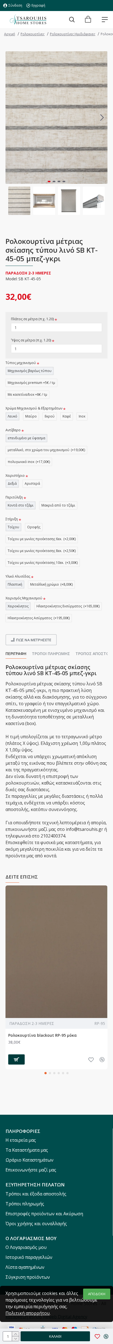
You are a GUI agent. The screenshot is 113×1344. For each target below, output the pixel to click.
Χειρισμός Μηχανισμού (23, 598)
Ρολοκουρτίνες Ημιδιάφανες (72, 34)
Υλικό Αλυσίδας (17, 576)
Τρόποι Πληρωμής (51, 653)
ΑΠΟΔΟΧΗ (96, 1293)
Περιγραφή (15, 653)
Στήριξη (11, 519)
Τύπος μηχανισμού (20, 362)
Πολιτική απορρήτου (27, 1313)
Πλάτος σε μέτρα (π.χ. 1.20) (32, 319)
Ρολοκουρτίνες (32, 34)
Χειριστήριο (15, 475)
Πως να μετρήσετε (33, 639)
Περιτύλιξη (14, 497)
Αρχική (9, 34)
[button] (10, 117)
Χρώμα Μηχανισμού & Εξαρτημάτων (33, 408)
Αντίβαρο (13, 430)
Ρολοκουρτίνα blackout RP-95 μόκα (42, 1035)
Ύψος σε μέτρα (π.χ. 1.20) (31, 340)
